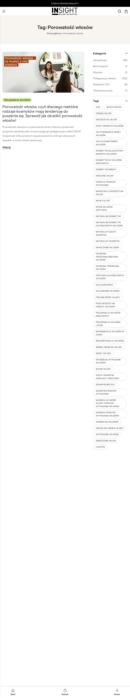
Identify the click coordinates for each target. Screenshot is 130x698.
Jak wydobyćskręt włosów (107, 143)
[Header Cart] (126, 11)
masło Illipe (103, 200)
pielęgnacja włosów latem (108, 324)
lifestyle (97, 72)
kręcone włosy (105, 175)
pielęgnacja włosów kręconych (108, 314)
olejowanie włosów (108, 291)
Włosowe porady (103, 90)
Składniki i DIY (101, 84)
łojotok (100, 447)
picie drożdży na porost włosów (105, 305)
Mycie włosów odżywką (104, 208)
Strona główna (54, 33)
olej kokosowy (104, 284)
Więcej (6, 147)
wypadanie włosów (107, 434)
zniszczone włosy (106, 440)
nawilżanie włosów (107, 247)
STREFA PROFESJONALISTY (65, 3)
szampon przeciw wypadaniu (106, 392)
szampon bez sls (105, 384)
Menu (3, 11)
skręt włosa (103, 353)
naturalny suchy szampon (106, 233)
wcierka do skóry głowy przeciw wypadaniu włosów (107, 403)
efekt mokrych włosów (110, 126)
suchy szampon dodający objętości (107, 377)
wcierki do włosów (107, 422)
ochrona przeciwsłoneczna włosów (107, 256)
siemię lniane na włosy (109, 347)
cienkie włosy (104, 113)
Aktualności (100, 60)
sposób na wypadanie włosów (108, 361)
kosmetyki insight (106, 169)
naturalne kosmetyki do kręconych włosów (109, 224)
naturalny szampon (107, 241)
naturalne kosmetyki (108, 216)
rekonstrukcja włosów (110, 341)
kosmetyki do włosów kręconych (109, 161)
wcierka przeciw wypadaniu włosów (107, 414)
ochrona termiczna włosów (107, 267)
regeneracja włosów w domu (110, 333)
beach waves (114, 107)
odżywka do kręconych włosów (110, 277)
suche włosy (103, 369)
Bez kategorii (100, 66)
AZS (98, 107)
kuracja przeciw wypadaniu (106, 183)
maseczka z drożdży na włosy (110, 193)
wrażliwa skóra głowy (110, 428)
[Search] (119, 11)
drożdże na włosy (106, 119)
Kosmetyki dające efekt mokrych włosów (110, 152)
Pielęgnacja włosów (17, 100)
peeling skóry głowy (108, 297)
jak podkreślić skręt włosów (108, 133)
